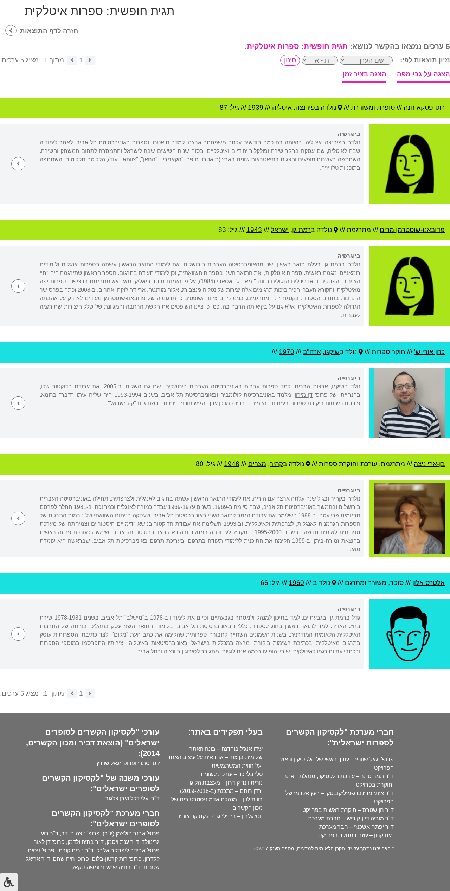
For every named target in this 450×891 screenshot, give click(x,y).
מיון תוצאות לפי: (425, 60)
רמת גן (301, 229)
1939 (255, 107)
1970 (286, 351)
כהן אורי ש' (429, 351)
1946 (231, 463)
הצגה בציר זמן (364, 74)
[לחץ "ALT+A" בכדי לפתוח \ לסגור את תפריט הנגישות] (9, 882)
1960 (296, 582)
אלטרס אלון (428, 582)
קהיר (276, 463)
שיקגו (332, 351)
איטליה (282, 107)
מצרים (257, 463)
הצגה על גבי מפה (423, 74)
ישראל (280, 229)
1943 (254, 229)
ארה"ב (312, 351)
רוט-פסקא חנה (424, 107)
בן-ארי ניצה (429, 463)
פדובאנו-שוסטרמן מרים (412, 229)
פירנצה (305, 107)
